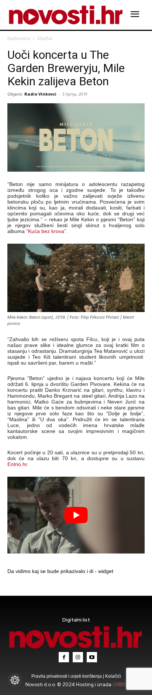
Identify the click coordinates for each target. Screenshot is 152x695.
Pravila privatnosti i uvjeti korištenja (67, 676)
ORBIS (120, 684)
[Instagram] (78, 657)
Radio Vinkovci (40, 94)
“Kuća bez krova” (46, 231)
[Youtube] (92, 657)
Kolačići (112, 676)
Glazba (44, 38)
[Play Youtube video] (76, 515)
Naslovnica (18, 38)
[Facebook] (64, 657)
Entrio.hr (17, 464)
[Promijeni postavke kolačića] (14, 680)
